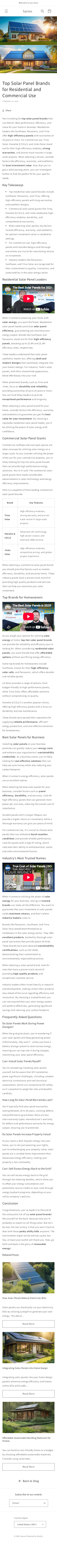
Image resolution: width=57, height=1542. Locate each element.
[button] (6, 11)
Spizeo (23, 1536)
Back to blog (31, 1481)
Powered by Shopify (35, 1536)
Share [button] (8, 110)
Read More (28, 1323)
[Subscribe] (44, 1503)
